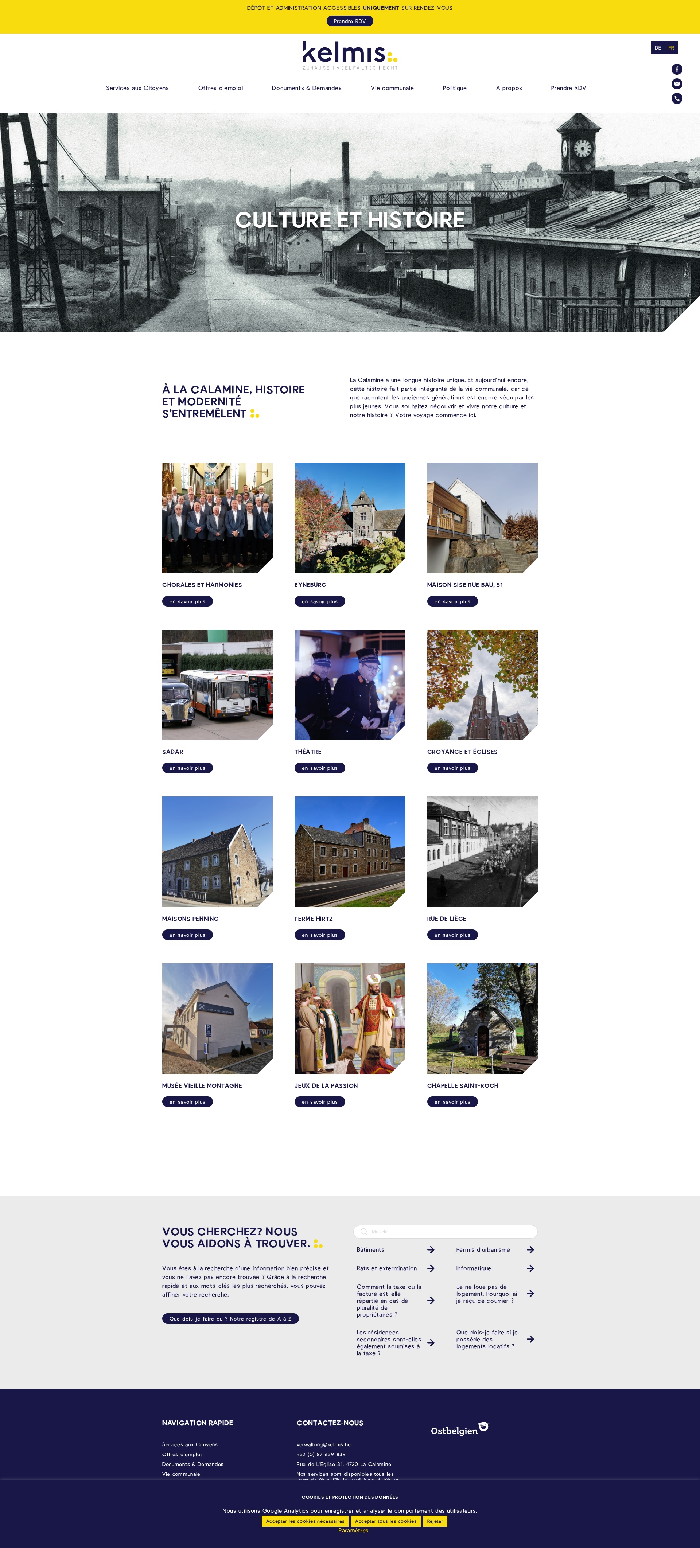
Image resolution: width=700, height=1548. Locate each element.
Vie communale (392, 87)
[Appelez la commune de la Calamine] (677, 98)
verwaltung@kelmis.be (324, 1444)
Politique (455, 87)
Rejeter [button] (435, 1521)
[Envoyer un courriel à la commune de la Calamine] (677, 84)
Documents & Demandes (307, 87)
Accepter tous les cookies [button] (386, 1521)
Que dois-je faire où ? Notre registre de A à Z (231, 1318)
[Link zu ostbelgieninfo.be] (460, 1429)
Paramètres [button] (354, 1530)
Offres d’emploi (220, 87)
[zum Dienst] (429, 1249)
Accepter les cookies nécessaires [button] (305, 1521)
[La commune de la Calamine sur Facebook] (677, 69)
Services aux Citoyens (137, 87)
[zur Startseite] (350, 55)
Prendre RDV (569, 87)
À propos (509, 87)
